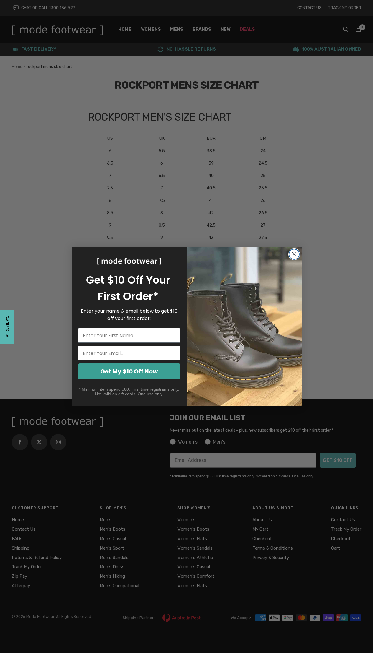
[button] (7, 327)
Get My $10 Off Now (129, 371)
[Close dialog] (294, 254)
